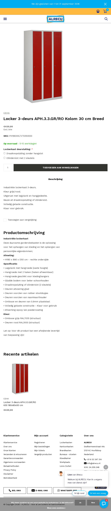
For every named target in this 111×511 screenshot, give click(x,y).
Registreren (39, 442)
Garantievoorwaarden (13, 458)
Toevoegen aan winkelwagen (61, 167)
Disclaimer (8, 474)
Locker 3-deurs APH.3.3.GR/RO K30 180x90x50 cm (19, 404)
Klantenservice (10, 442)
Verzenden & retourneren (15, 454)
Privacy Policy (9, 470)
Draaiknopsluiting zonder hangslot (25, 153)
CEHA (6, 113)
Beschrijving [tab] (55, 179)
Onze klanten (9, 450)
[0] (105, 11)
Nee (93, 503)
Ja (80, 503)
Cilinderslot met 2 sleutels (20, 158)
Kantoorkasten (66, 446)
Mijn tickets (39, 450)
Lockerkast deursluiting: (18, 149)
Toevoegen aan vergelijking (22, 220)
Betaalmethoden (11, 466)
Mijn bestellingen (42, 446)
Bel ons (16, 490)
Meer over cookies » (56, 508)
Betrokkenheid (10, 478)
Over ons (7, 446)
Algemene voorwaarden (14, 462)
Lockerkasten (66, 442)
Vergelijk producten (43, 454)
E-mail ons (42, 490)
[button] (5, 19)
